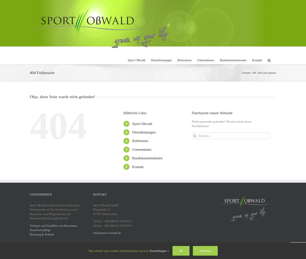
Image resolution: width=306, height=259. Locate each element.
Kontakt (138, 167)
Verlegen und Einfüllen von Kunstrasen (54, 225)
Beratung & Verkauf (42, 234)
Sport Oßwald (142, 124)
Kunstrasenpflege (40, 230)
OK (181, 250)
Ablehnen (205, 250)
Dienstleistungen (144, 132)
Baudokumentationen (147, 158)
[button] (269, 59)
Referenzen (140, 141)
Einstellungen (158, 250)
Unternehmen (141, 149)
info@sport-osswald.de (107, 233)
